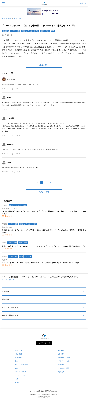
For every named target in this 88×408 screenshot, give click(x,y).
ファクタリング (20, 375)
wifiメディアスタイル (22, 372)
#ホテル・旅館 (15, 31)
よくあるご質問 (63, 368)
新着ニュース (18, 18)
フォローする (45, 343)
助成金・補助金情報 (10, 315)
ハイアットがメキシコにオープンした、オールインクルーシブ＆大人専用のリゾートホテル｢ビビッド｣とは (40, 263)
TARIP (17, 379)
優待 (16, 368)
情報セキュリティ (64, 357)
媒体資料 (61, 354)
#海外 (37, 31)
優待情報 (5, 299)
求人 (16, 361)
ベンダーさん (19, 357)
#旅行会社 (5, 31)
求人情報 (5, 291)
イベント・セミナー (10, 307)
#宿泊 (47, 31)
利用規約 (61, 365)
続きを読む (44, 65)
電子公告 (61, 372)
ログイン (83, 3)
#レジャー (28, 256)
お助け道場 (18, 354)
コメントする (44, 192)
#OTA (53, 31)
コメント (8, 216)
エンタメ (18, 382)
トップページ (6, 18)
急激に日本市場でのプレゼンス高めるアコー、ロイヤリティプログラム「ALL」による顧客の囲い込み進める (41, 246)
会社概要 (61, 350)
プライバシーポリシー (65, 361)
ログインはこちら (9, 279)
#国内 (42, 31)
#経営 (26, 242)
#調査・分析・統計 (27, 31)
